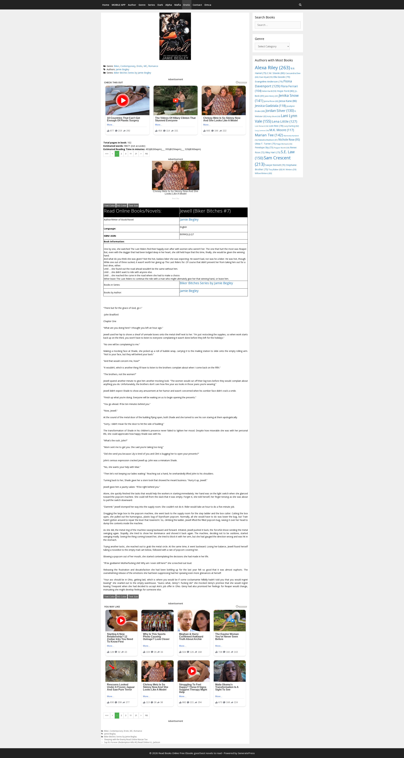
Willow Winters (263, 173)
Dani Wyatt (266, 77)
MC (145, 66)
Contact (197, 4)
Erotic (186, 4)
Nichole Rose (289, 139)
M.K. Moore (281, 130)
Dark (160, 4)
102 (146, 154)
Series (151, 4)
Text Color (109, 205)
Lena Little (284, 121)
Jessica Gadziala (270, 106)
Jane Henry (271, 96)
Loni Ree (276, 125)
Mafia (177, 4)
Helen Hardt (269, 91)
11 (131, 154)
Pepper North (281, 147)
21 (136, 154)
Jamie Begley (122, 69)
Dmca (208, 4)
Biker (116, 66)
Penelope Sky (264, 147)
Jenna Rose (271, 101)
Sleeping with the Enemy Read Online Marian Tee (126, 739)
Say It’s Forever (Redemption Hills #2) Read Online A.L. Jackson (132, 742)
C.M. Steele (276, 73)
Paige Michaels (284, 144)
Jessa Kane (288, 101)
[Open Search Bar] (300, 4)
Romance (153, 66)
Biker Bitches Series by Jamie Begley (132, 72)
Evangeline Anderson (269, 81)
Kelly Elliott (273, 116)
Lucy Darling (291, 126)
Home (105, 4)
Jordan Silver (280, 110)
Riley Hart (272, 152)
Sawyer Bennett (275, 164)
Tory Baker (275, 169)
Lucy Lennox (262, 130)
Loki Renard (261, 126)
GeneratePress (246, 753)
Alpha (168, 4)
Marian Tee (269, 135)
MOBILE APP (118, 4)
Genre (142, 4)
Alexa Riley (272, 67)
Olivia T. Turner (265, 143)
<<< (106, 154)
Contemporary (127, 66)
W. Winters (289, 169)
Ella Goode (281, 76)
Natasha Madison (268, 140)
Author (132, 4)
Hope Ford (285, 90)
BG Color (121, 205)
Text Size (133, 205)
